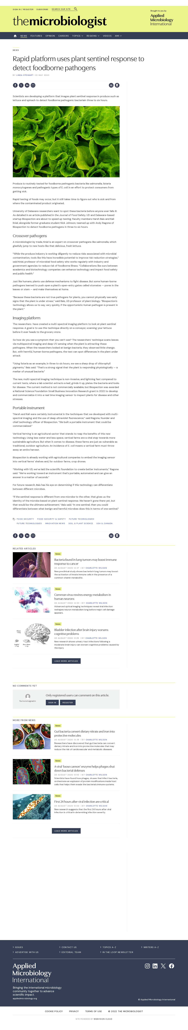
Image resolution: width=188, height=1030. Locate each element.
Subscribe (42, 9)
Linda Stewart (24, 75)
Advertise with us (27, 952)
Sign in (81, 79)
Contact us (69, 947)
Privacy (74, 1011)
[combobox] (63, 9)
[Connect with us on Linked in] (155, 966)
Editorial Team (71, 952)
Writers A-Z (151, 947)
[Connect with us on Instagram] (147, 966)
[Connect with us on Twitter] (163, 966)
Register (68, 702)
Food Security (25, 519)
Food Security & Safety (51, 519)
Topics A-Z (109, 947)
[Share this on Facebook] (15, 85)
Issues (19, 947)
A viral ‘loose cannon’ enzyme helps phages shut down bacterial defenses (84, 768)
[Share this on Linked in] (27, 85)
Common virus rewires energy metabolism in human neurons (82, 596)
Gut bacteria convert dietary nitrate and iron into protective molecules (84, 733)
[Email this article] (33, 85)
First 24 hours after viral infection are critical (81, 801)
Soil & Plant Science (81, 523)
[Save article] (117, 85)
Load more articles (66, 661)
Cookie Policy (54, 1011)
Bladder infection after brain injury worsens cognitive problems (81, 631)
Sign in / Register (23, 9)
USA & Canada (104, 523)
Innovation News (55, 523)
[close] (119, 79)
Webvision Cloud (103, 1019)
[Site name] (60, 27)
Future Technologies (81, 519)
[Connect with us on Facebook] (171, 966)
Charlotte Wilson (96, 568)
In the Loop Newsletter (118, 952)
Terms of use (93, 1011)
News (16, 50)
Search (75, 8)
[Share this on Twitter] (21, 85)
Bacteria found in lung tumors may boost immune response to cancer (85, 561)
